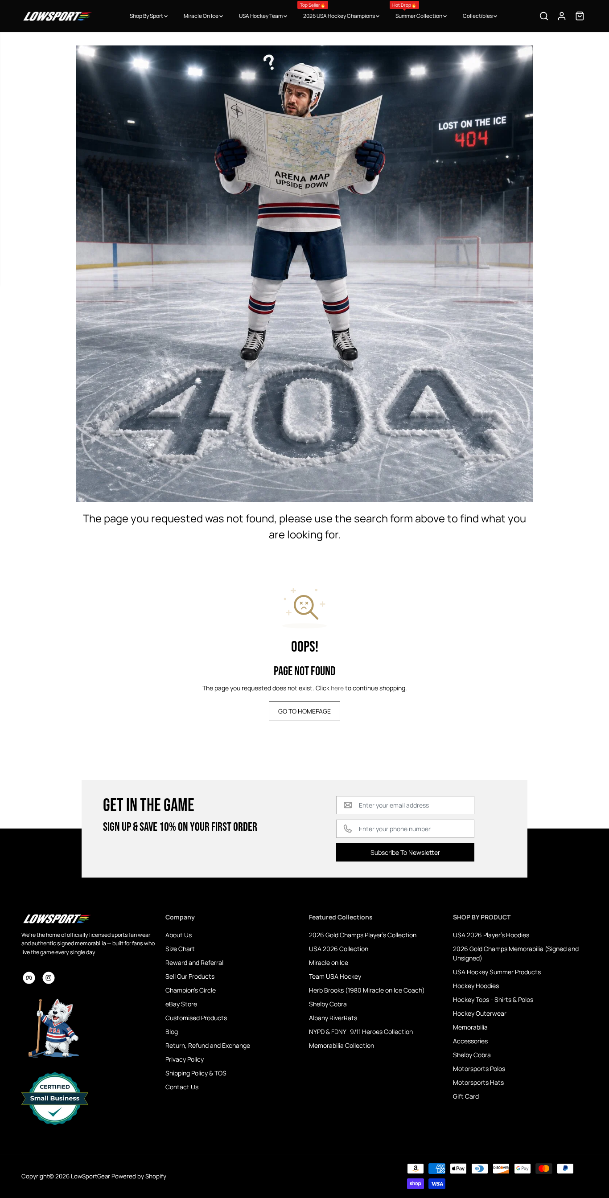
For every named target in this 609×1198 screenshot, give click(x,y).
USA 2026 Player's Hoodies (491, 935)
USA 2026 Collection (338, 948)
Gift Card (466, 1096)
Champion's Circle (190, 990)
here (337, 688)
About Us (178, 935)
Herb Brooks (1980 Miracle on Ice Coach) (367, 990)
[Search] (544, 16)
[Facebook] (29, 977)
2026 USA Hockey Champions (338, 11)
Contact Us (181, 1087)
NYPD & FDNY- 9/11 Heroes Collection (361, 1031)
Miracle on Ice (328, 962)
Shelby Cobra (328, 1004)
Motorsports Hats (478, 1082)
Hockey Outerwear (479, 1013)
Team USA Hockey (335, 976)
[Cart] (580, 16)
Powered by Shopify (138, 1176)
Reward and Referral (194, 962)
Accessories (470, 1041)
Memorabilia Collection (341, 1045)
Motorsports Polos (479, 1068)
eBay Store (181, 1004)
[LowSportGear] (57, 16)
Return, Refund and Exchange (207, 1045)
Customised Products (196, 1017)
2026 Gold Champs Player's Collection (362, 935)
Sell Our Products (189, 976)
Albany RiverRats (333, 1017)
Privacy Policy (184, 1059)
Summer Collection (417, 11)
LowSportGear (90, 1176)
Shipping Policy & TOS (195, 1073)
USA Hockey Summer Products (497, 972)
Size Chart (180, 948)
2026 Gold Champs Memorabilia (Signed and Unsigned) (516, 953)
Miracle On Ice (201, 16)
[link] (88, 918)
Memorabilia (470, 1027)
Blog (171, 1031)
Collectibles (478, 16)
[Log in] (562, 16)
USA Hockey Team (261, 16)
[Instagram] (48, 977)
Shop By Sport (147, 16)
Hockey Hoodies (476, 985)
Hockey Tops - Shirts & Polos (493, 999)
